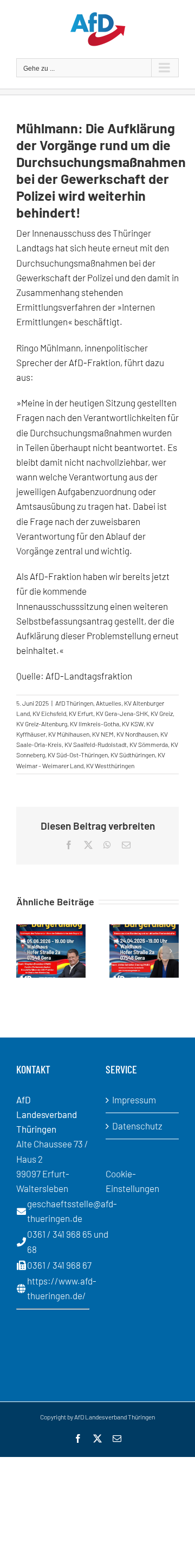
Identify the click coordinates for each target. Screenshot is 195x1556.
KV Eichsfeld (49, 713)
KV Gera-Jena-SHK (122, 713)
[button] (24, 951)
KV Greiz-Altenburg (41, 723)
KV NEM (103, 734)
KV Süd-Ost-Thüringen (78, 754)
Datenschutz (137, 1125)
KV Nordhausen (137, 734)
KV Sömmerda (148, 744)
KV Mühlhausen (68, 734)
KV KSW (133, 723)
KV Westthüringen (110, 765)
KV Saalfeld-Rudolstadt (95, 744)
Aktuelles (108, 703)
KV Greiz (162, 713)
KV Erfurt (81, 713)
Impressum (134, 1099)
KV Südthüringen (132, 754)
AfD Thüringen (74, 703)
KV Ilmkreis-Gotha (94, 723)
